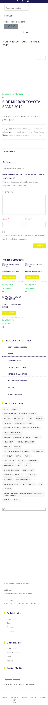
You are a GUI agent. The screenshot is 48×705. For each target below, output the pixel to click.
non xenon (38, 451)
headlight (8, 442)
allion (7, 418)
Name (5, 219)
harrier (37, 437)
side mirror (28, 470)
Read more (9, 277)
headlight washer (26, 442)
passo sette (9, 461)
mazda (17, 447)
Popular (10, 661)
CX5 (30, 423)
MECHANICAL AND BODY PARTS (16, 451)
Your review (8, 192)
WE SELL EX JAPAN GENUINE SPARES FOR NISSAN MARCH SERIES (23, 494)
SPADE (35, 132)
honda (7, 447)
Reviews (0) (9, 151)
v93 (40, 484)
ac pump (15, 409)
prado (21, 461)
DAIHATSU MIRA (14, 361)
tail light (31, 475)
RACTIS (11, 387)
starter (7, 475)
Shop (9, 657)
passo (27, 456)
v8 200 (31, 484)
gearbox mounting (13, 432)
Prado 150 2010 (21, 317)
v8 (24, 484)
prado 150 (32, 461)
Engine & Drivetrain (17, 367)
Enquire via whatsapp (13, 94)
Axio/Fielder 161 (7, 282)
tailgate (19, 475)
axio (29, 418)
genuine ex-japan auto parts (18, 135)
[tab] (24, 151)
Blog (8, 623)
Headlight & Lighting (17, 374)
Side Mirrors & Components (21, 132)
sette (28, 465)
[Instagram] (22, 1)
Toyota (42, 132)
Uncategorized (15, 394)
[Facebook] (18, 1)
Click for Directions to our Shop (19, 684)
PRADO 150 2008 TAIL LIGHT (12, 305)
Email (28, 219)
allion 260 (18, 418)
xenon (7, 500)
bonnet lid (20, 423)
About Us (10, 627)
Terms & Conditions (14, 652)
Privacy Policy (12, 648)
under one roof (35, 135)
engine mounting (31, 428)
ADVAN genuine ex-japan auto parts (20, 414)
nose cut (8, 456)
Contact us (11, 631)
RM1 (20, 465)
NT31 (18, 456)
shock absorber (11, 470)
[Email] (28, 1)
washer (7, 489)
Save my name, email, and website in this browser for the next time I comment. (23, 237)
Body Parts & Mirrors (21, 129)
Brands (11, 354)
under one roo (23, 479)
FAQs (9, 619)
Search (25, 8)
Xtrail (17, 500)
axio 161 (39, 418)
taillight (8, 479)
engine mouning (11, 428)
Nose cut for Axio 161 (34, 271)
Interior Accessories (17, 381)
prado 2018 (9, 465)
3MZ (6, 409)
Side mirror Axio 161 (10, 271)
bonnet (7, 423)
